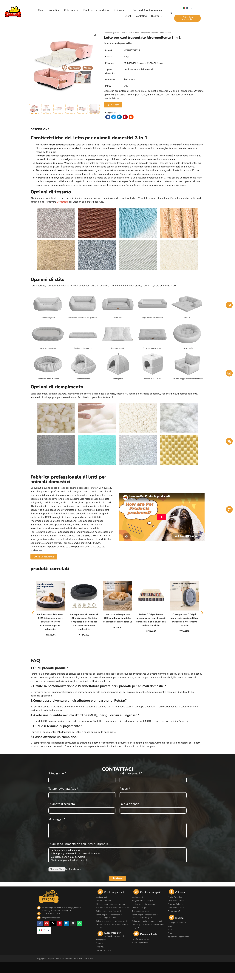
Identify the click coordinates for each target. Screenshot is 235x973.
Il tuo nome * (57, 773)
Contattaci (62, 201)
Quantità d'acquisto (61, 804)
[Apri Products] (58, 10)
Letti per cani (114, 33)
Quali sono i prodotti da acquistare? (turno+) (78, 844)
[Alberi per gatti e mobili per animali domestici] (117, 853)
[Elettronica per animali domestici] (117, 860)
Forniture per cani (114, 892)
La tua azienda (129, 804)
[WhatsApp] (79, 923)
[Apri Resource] (161, 16)
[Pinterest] (60, 923)
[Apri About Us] (127, 10)
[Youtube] (46, 923)
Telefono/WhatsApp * (63, 789)
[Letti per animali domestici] (117, 850)
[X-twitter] (53, 923)
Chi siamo (180, 892)
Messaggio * (56, 819)
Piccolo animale (148, 934)
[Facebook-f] (40, 923)
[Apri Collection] (77, 10)
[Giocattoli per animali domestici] (117, 857)
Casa (106, 33)
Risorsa (179, 918)
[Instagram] (73, 923)
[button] (172, 13)
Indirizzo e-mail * (131, 773)
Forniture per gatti (150, 892)
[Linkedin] (66, 923)
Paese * (125, 789)
